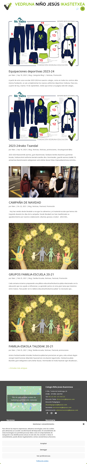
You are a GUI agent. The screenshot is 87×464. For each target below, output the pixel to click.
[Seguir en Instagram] (51, 413)
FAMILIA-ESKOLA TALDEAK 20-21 (31, 346)
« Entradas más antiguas (18, 368)
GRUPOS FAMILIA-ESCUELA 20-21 (31, 274)
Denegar (43, 449)
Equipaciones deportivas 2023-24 (31, 71)
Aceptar (43, 443)
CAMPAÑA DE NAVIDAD (26, 202)
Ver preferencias (43, 456)
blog (30, 75)
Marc (13, 75)
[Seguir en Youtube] (56, 413)
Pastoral (42, 206)
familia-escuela (38, 350)
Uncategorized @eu (64, 150)
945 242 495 (52, 397)
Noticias (49, 75)
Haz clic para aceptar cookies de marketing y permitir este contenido (24, 398)
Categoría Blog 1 (39, 75)
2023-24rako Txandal (23, 146)
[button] (83, 424)
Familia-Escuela (38, 278)
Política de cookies (42, 461)
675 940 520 (61, 397)
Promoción (57, 75)
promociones (52, 150)
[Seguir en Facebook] (47, 413)
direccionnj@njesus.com (66, 399)
